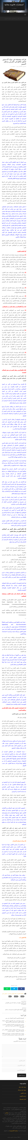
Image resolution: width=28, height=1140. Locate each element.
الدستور (15, 996)
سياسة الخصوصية (13, 1130)
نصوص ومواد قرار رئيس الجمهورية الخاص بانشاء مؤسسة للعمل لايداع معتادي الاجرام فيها (13, 1021)
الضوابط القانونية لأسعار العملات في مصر (14, 1018)
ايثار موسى (18, 66)
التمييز (22, 996)
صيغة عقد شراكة (22, 1090)
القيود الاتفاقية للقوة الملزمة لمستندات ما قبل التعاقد (15, 1009)
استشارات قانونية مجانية (14, 4)
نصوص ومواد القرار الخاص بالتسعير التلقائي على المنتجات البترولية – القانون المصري (13, 1030)
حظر (10, 996)
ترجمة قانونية (23, 1096)
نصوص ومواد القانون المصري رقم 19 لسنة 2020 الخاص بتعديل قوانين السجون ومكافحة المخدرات (13, 1034)
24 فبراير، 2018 (23, 66)
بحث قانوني (23, 1093)
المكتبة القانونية (20, 993)
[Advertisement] (14, 42)
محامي (6, 1112)
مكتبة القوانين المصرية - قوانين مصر (9, 993)
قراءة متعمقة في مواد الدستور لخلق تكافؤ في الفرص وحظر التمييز (14, 61)
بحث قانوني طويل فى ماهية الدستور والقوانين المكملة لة (15, 1003)
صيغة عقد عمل (22, 1087)
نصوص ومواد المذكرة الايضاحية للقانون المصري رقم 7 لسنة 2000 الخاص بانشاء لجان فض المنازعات (13, 1026)
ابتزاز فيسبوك (23, 1099)
